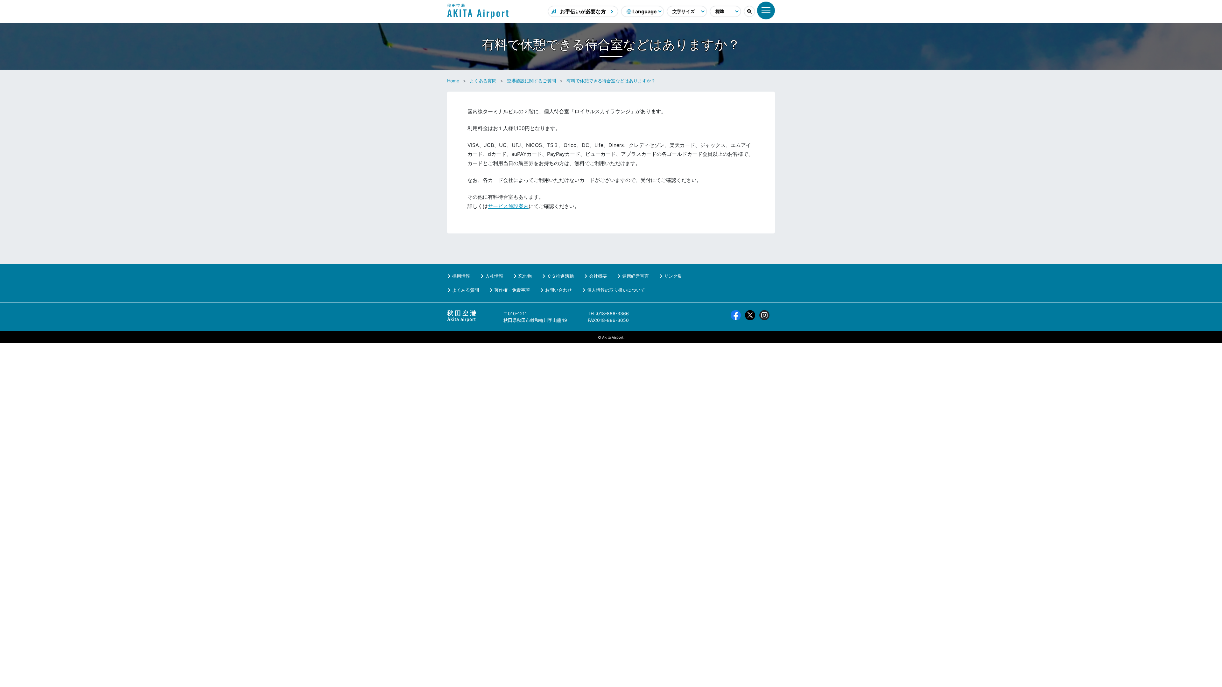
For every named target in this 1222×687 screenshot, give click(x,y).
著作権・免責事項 (512, 290)
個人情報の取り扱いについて (616, 290)
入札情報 (494, 276)
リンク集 (673, 276)
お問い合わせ (558, 290)
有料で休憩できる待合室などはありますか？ (611, 80)
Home (453, 80)
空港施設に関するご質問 (531, 80)
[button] (749, 11)
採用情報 (461, 276)
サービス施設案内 (508, 206)
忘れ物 (525, 276)
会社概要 (598, 276)
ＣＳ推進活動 (560, 276)
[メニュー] (766, 10)
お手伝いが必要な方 (583, 11)
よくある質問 (483, 80)
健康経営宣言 (635, 276)
